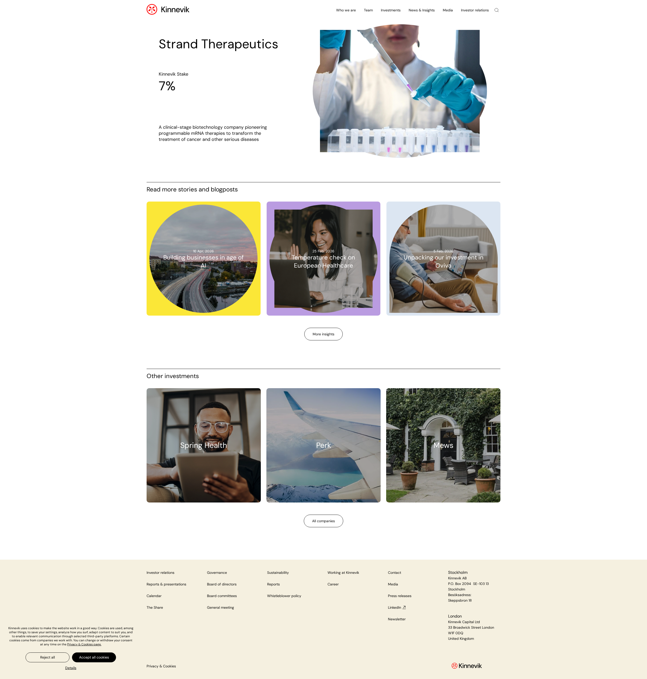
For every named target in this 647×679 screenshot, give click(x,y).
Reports (273, 584)
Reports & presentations (166, 584)
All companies (323, 521)
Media (448, 10)
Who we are (346, 10)
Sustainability (278, 572)
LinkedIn (394, 607)
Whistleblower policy (284, 596)
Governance (217, 572)
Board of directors (222, 584)
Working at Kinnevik (343, 572)
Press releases (399, 596)
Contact (394, 572)
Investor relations (475, 10)
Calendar (154, 596)
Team (368, 10)
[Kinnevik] (175, 10)
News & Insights (422, 10)
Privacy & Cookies (161, 666)
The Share (155, 607)
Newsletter (397, 619)
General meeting (220, 607)
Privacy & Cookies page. (84, 644)
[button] (71, 668)
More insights (323, 334)
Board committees (222, 596)
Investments (391, 10)
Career (333, 584)
